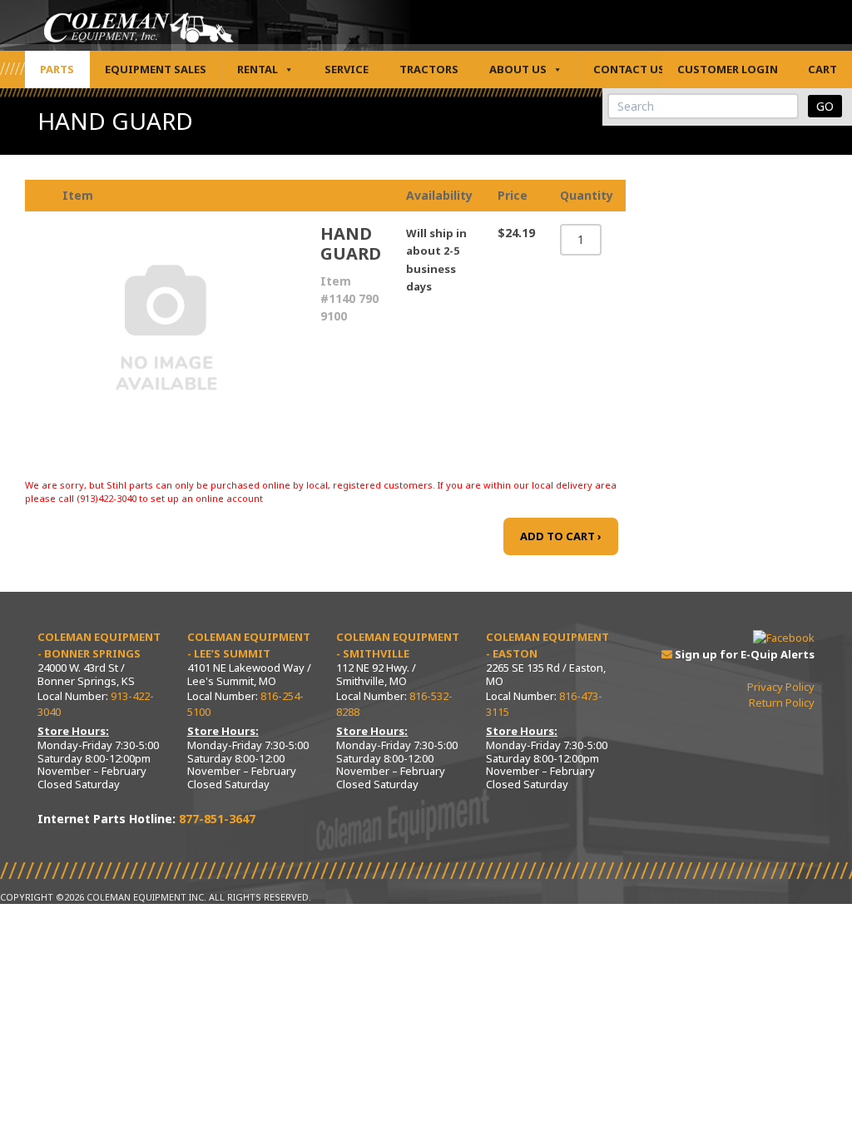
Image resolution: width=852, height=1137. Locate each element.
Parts (57, 69)
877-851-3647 (217, 819)
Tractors (428, 69)
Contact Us (629, 69)
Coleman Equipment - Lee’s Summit (248, 645)
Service (346, 69)
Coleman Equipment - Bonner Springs (99, 645)
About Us (518, 69)
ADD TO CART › (561, 536)
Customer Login (727, 69)
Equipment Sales (155, 69)
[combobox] (703, 106)
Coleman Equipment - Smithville (397, 645)
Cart (822, 69)
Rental (257, 69)
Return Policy (782, 702)
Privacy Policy (781, 686)
